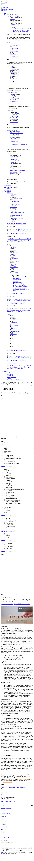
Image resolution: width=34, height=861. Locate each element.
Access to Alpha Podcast (16, 198)
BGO (6, 509)
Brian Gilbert (13, 253)
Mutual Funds (10, 110)
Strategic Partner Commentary (13, 458)
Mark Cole (12, 250)
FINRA (2, 852)
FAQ (11, 77)
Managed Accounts (12, 92)
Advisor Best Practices (11, 460)
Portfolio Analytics (14, 72)
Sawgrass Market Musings (16, 215)
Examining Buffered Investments (18, 144)
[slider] (15, 623)
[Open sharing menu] (31, 623)
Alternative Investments (13, 16)
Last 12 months (9, 546)
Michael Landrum (14, 261)
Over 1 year (8, 548)
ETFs (8, 42)
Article (7, 534)
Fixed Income (10, 66)
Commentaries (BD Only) (16, 218)
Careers (9, 378)
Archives (12, 221)
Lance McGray (14, 267)
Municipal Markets (15, 331)
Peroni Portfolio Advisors (19, 285)
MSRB (16, 852)
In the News (13, 54)
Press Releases (13, 207)
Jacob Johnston (14, 258)
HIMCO (15, 281)
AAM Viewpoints (14, 201)
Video (7, 537)
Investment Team (14, 98)
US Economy (13, 334)
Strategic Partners (14, 21)
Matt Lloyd (13, 264)
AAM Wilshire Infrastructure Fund (22, 29)
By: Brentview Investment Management (21, 230)
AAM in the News (10, 457)
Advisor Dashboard (5, 813)
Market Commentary (15, 319)
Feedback (3, 829)
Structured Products (12, 130)
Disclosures (3, 824)
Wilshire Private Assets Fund (20, 31)
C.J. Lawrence (17, 278)
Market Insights (9, 455)
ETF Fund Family (14, 45)
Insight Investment (17, 282)
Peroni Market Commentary (17, 212)
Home (2, 382)
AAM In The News (15, 204)
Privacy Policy (4, 826)
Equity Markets (14, 325)
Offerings (12, 19)
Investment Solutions (6, 808)
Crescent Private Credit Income (21, 30)
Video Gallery (13, 209)
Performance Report (15, 138)
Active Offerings (14, 156)
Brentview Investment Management (22, 276)
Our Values (10, 374)
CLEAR (13, 466)
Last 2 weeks (8, 543)
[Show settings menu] (28, 623)
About (2, 821)
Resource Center (14, 24)
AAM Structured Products (16, 133)
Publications (10, 193)
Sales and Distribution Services (14, 379)
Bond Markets (13, 322)
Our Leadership (11, 375)
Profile (8, 188)
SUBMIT (3, 466)
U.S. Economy (4, 787)
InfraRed (7, 512)
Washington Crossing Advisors (21, 289)
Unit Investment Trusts (12, 153)
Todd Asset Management (19, 288)
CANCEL (8, 466)
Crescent (7, 510)
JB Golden (12, 255)
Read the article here (24, 609)
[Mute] (25, 623)
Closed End (13, 162)
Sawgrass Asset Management (20, 286)
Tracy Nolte (13, 269)
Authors (9, 244)
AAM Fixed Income (15, 69)
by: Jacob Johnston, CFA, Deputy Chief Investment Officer (15, 604)
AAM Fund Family (15, 113)
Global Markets (14, 328)
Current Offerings (14, 135)
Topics (8, 314)
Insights (12, 195)
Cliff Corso (13, 247)
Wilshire (15, 291)
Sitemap (3, 834)
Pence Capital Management (20, 283)
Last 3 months (9, 545)
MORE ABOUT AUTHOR (8, 801)
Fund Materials (14, 51)
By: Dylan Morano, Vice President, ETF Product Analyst (18, 241)
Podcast (7, 535)
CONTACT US (5, 837)
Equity (11, 165)
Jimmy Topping (14, 272)
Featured (12, 317)
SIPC (6, 852)
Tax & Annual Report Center (17, 170)
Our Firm (9, 372)
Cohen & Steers (17, 279)
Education (3, 816)
